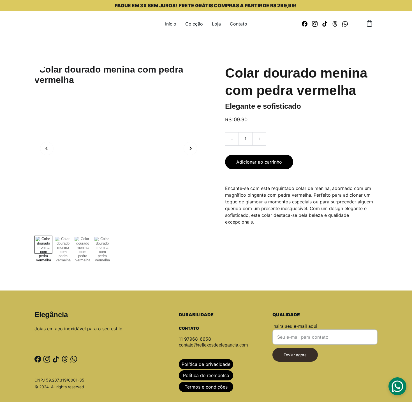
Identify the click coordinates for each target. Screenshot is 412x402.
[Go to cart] (369, 24)
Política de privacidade (206, 364)
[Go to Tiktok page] (327, 24)
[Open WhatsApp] (397, 386)
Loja (216, 24)
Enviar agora (295, 354)
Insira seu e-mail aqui (294, 326)
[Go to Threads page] (337, 24)
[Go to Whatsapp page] (345, 24)
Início (170, 24)
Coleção (194, 24)
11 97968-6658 (195, 339)
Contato (238, 24)
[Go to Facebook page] (307, 24)
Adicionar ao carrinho (259, 162)
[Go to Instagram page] (317, 24)
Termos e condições (206, 387)
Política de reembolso (206, 375)
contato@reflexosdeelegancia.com (213, 345)
